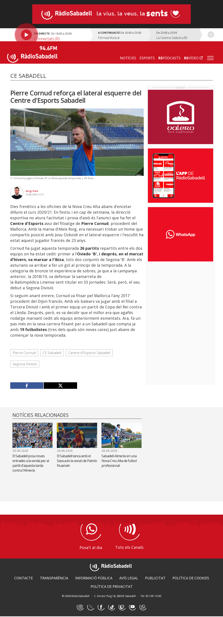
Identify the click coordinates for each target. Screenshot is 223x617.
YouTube (132, 607)
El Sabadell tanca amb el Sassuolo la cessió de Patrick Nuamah (77, 461)
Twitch (122, 607)
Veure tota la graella (211, 34)
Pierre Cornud (24, 352)
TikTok (111, 607)
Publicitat (155, 578)
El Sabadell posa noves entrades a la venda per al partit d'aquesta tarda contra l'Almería (30, 463)
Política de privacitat (112, 586)
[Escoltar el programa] (49, 34)
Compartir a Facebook (27, 385)
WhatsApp (143, 607)
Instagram (80, 607)
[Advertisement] (180, 293)
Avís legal (128, 578)
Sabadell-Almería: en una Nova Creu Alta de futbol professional (119, 461)
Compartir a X (60, 385)
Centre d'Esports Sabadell (89, 352)
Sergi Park (31, 191)
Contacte (23, 578)
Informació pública (93, 578)
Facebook (101, 607)
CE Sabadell (52, 352)
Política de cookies (190, 578)
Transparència (54, 578)
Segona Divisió (25, 364)
